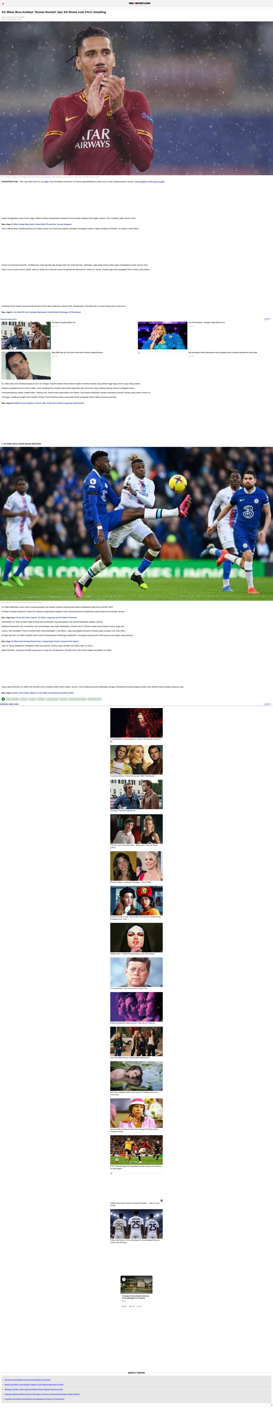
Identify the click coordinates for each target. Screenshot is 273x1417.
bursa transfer (159, 182)
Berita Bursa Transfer (77, 699)
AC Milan (45, 182)
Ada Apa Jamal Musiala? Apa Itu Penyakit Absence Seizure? (28, 1380)
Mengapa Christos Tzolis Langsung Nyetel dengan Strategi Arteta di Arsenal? (34, 1389)
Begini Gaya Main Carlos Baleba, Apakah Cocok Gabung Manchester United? (34, 1384)
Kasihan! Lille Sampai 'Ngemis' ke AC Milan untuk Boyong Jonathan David (42, 693)
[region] (136, 1412)
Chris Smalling (141, 182)
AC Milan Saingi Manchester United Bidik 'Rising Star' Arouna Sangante (41, 224)
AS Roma (41, 699)
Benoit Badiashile (94, 699)
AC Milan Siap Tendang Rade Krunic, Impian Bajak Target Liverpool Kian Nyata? (45, 641)
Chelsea (24, 699)
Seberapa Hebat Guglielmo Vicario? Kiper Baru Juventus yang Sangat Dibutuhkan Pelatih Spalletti (42, 1394)
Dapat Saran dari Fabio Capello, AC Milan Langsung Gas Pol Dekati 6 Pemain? (44, 618)
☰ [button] (3, 4)
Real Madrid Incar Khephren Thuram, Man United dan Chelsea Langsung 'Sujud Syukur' (48, 403)
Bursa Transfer (12, 699)
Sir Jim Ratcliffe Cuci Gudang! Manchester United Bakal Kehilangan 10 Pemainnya (46, 312)
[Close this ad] (271, 1404)
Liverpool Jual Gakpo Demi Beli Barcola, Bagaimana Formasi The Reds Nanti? (35, 1399)
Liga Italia (63, 699)
